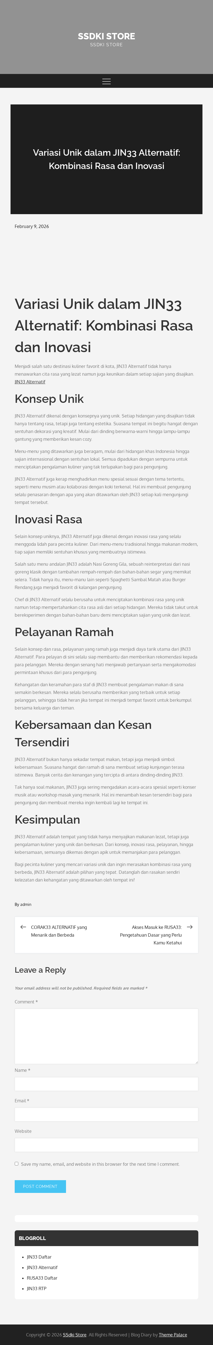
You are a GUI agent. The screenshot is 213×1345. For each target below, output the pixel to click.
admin (25, 904)
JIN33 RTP (36, 1288)
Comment (26, 1002)
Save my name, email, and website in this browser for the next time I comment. (100, 1164)
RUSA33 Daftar (42, 1278)
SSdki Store (106, 36)
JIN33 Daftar (39, 1257)
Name (23, 1070)
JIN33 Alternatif (30, 382)
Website (23, 1131)
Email (22, 1100)
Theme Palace (173, 1335)
